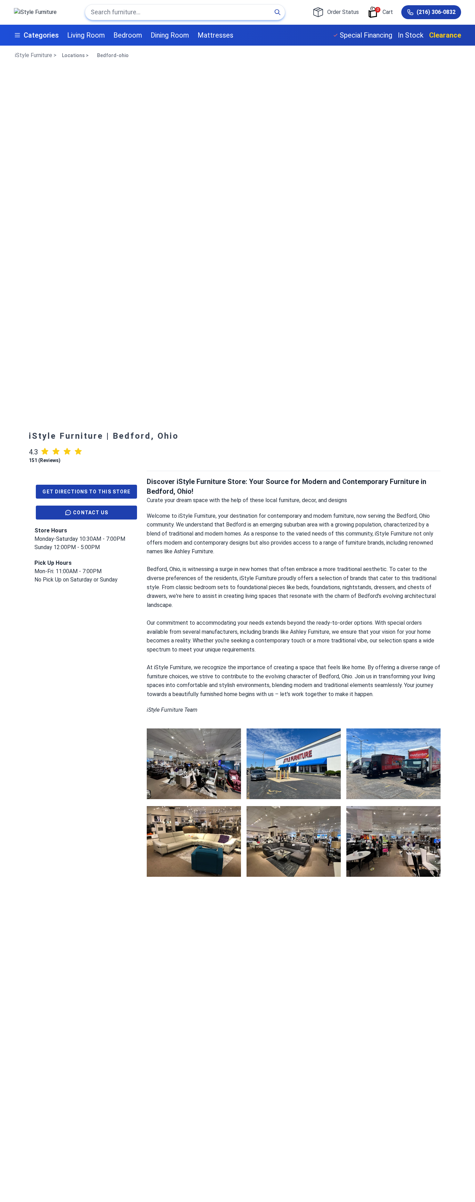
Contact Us (90, 512)
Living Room (86, 35)
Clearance (445, 35)
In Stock (411, 35)
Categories (41, 35)
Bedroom (127, 35)
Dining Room (170, 35)
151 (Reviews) (45, 460)
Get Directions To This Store (86, 491)
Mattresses (215, 35)
